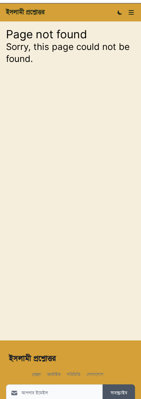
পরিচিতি (73, 374)
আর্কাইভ (54, 374)
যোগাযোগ (94, 374)
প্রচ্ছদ (36, 374)
